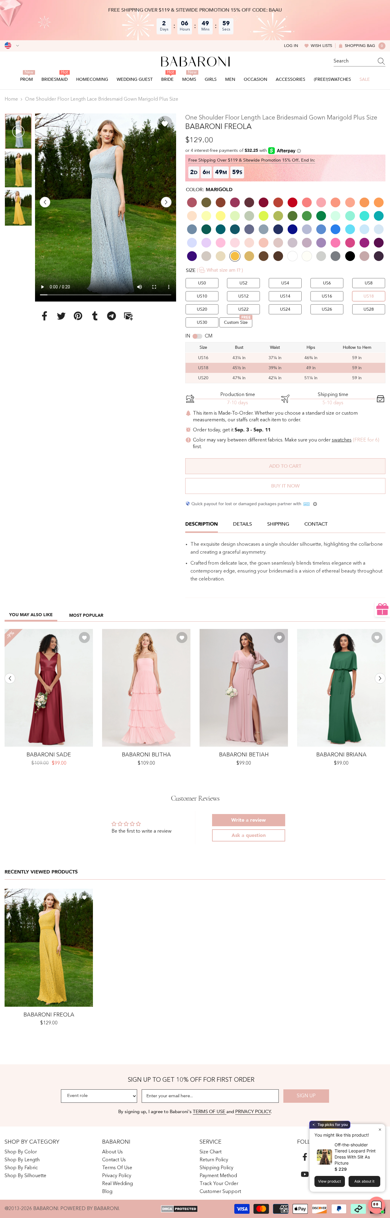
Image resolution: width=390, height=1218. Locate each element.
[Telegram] (111, 315)
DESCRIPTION (201, 524)
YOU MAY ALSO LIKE (31, 615)
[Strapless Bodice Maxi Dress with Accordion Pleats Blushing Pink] (146, 688)
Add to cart (285, 466)
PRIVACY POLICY (253, 1112)
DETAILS (242, 524)
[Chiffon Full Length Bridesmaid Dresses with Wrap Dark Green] (341, 688)
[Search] (359, 61)
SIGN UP (306, 1096)
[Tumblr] (94, 315)
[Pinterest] (78, 315)
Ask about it (364, 1181)
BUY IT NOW (285, 486)
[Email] (128, 315)
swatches (342, 440)
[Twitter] (61, 315)
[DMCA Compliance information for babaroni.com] (179, 1209)
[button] (45, 202)
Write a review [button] (248, 820)
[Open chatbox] (376, 1205)
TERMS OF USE (209, 1112)
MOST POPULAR (86, 615)
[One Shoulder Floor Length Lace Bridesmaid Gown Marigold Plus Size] (49, 948)
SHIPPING (278, 524)
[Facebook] (44, 315)
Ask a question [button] (249, 835)
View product (329, 1181)
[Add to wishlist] (164, 123)
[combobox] (354, 61)
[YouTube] (305, 1174)
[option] (105, 207)
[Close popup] (379, 1129)
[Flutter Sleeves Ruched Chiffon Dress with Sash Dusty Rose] (244, 688)
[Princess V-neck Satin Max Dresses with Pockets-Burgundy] (49, 688)
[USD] (12, 45)
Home (11, 99)
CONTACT (316, 524)
